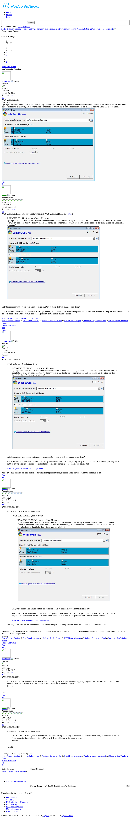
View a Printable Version (16, 781)
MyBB (46, 816)
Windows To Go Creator (52, 321)
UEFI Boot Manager (72, 321)
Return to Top (11, 804)
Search (9, 15)
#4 (3, 505)
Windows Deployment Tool (94, 321)
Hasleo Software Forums (11, 29)
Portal (8, 12)
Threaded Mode (9, 67)
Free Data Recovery (31, 321)
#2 (3, 211)
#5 (3, 675)
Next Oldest (8, 771)
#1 (3, 97)
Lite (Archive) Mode (14, 807)
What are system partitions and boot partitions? (20, 318)
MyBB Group (67, 816)
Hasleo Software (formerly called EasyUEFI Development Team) (49, 29)
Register (26, 26)
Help (8, 17)
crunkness (6, 81)
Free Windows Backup (11, 321)
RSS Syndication (13, 811)
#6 (3, 725)
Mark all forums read (14, 809)
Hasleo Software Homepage (17, 802)
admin (69, 214)
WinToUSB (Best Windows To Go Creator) (95, 29)
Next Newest (20, 771)
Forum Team (11, 797)
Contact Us (10, 800)
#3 (3, 357)
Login (20, 26)
